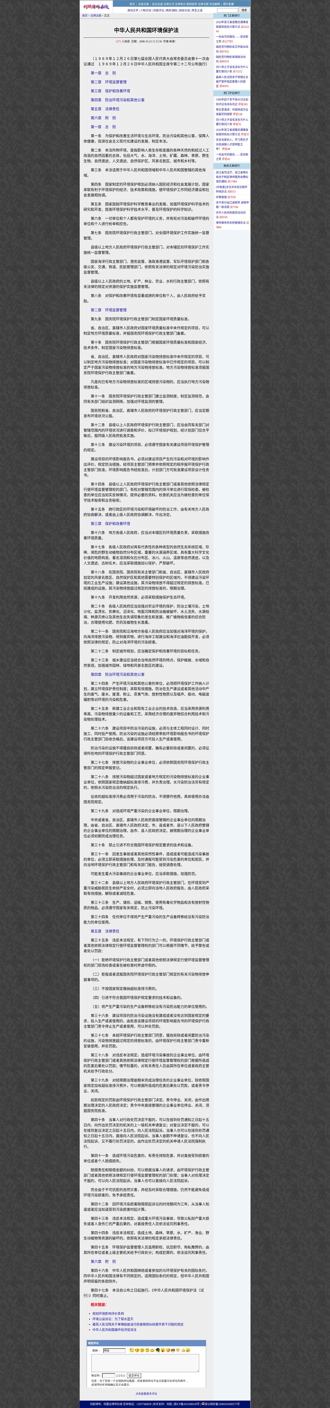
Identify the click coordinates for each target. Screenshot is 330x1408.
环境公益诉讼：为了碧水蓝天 (112, 1319)
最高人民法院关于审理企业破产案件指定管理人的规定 (232, 82)
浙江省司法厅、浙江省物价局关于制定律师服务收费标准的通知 (232, 177)
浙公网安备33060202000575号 (222, 1404)
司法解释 (214, 4)
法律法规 (203, 4)
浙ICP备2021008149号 (187, 1404)
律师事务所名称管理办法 (231, 222)
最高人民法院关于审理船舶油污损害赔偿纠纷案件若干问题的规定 (138, 1324)
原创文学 (133, 10)
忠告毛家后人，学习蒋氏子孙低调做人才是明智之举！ (232, 144)
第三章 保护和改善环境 (110, 91)
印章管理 (221, 197)
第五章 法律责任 (105, 109)
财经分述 (184, 10)
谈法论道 (157, 4)
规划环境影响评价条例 (108, 1313)
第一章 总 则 (103, 73)
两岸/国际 (171, 10)
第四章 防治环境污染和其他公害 (118, 100)
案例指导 (191, 4)
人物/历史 (146, 10)
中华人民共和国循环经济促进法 (114, 1329)
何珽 (169, 1404)
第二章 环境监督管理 (109, 82)
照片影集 (228, 4)
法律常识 (180, 4)
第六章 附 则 (103, 118)
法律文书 (168, 4)
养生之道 (197, 10)
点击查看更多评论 (146, 1393)
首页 (132, 4)
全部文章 (143, 4)
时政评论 (158, 10)
